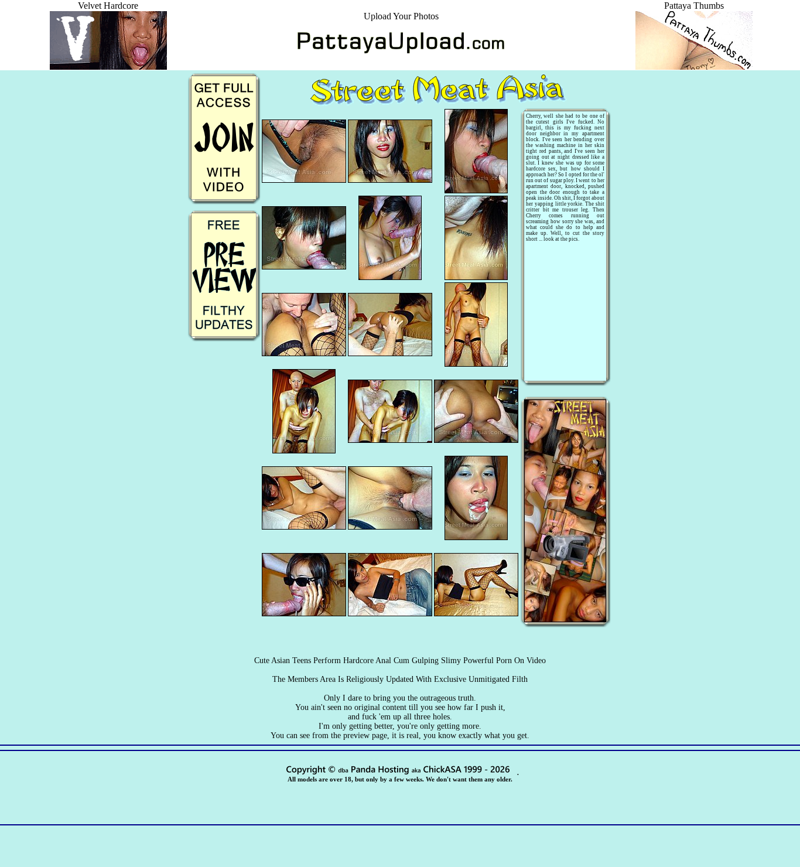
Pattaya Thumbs (694, 6)
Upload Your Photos (401, 16)
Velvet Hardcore (108, 6)
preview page (365, 735)
